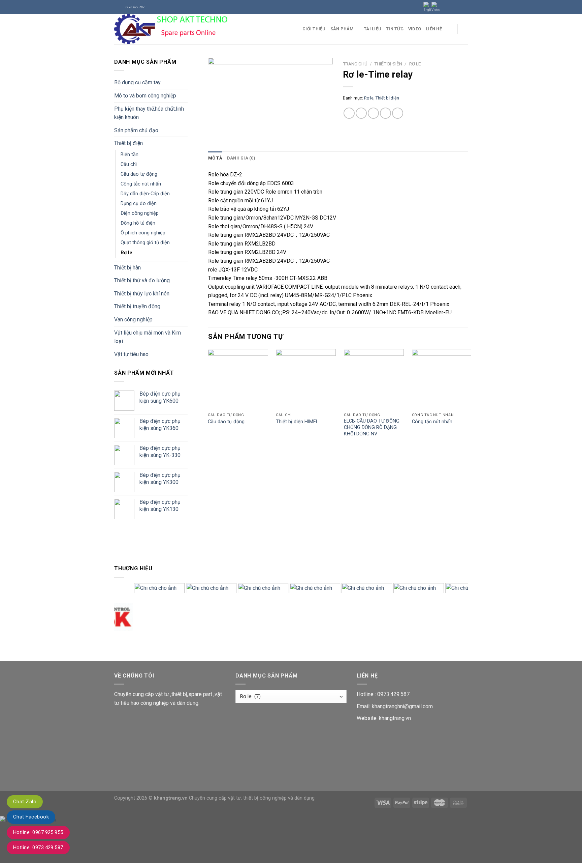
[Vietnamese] (435, 7)
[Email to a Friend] (373, 113)
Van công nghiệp (133, 319)
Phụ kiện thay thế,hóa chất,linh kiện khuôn (149, 113)
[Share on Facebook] (349, 113)
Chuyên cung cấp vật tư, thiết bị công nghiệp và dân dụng (252, 798)
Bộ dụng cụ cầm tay (137, 82)
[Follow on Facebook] (445, 6)
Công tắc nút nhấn (141, 184)
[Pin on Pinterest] (385, 113)
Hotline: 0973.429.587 (38, 847)
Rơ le (126, 253)
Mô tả (215, 158)
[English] (427, 7)
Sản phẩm (342, 28)
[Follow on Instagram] (452, 6)
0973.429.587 (393, 694)
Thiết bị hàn (127, 267)
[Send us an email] (464, 6)
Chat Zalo (24, 802)
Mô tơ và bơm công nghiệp (145, 95)
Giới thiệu (314, 28)
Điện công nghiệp (140, 213)
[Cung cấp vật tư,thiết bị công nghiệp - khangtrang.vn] (203, 29)
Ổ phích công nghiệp (143, 233)
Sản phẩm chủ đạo (136, 130)
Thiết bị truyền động (137, 306)
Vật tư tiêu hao (131, 354)
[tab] (215, 158)
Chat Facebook (31, 817)
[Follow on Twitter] (458, 6)
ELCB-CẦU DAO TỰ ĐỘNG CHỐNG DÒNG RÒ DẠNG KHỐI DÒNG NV (371, 427)
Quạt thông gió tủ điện (145, 243)
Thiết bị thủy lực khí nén (141, 293)
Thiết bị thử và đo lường (142, 280)
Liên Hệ (434, 28)
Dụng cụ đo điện (139, 203)
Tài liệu (372, 28)
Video (414, 28)
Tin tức (394, 28)
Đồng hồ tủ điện (138, 223)
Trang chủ (355, 63)
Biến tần (129, 154)
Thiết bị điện (128, 143)
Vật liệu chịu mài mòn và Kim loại (147, 337)
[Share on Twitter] (361, 113)
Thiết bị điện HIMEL (297, 422)
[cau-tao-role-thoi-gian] (270, 99)
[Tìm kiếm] (465, 29)
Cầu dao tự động (139, 174)
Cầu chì (129, 164)
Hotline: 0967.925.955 (38, 832)
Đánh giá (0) (241, 158)
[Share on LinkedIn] (397, 113)
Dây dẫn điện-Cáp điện (145, 194)
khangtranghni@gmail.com (402, 706)
